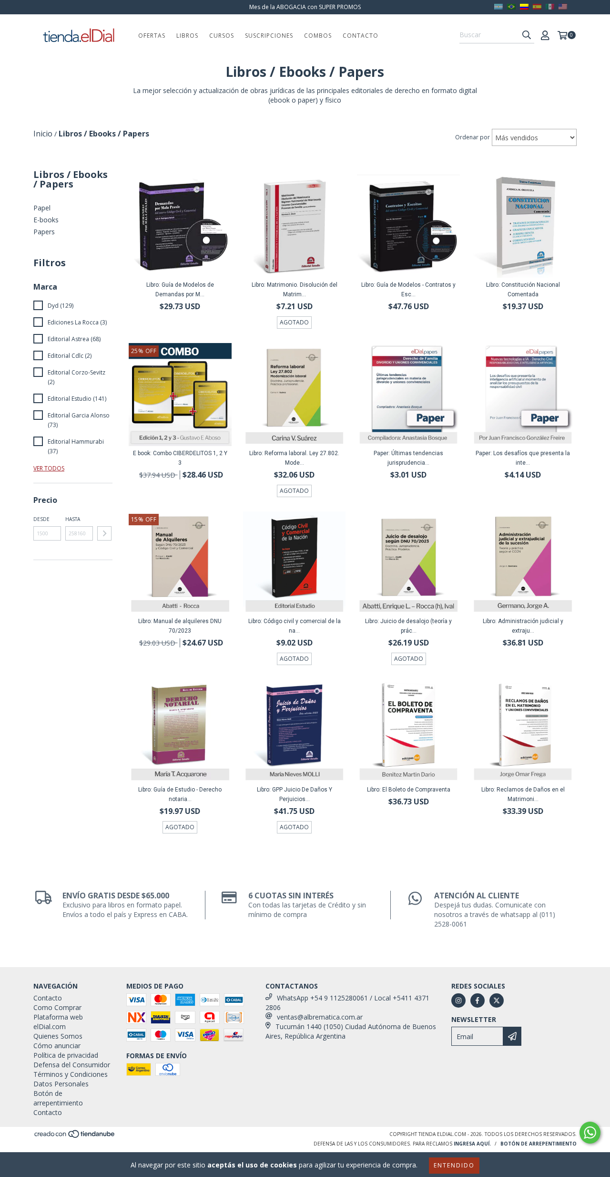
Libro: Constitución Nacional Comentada (523, 289)
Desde (41, 519)
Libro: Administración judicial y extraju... (523, 626)
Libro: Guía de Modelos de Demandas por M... (180, 289)
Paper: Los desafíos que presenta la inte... (523, 458)
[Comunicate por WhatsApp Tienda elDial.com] (590, 1133)
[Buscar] (526, 34)
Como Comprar (57, 1007)
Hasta (72, 519)
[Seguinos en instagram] (458, 1000)
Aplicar (104, 533)
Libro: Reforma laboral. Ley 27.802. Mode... (294, 458)
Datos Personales (61, 1083)
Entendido (454, 1165)
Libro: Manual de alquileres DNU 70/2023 (180, 626)
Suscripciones (269, 35)
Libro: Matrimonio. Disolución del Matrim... (294, 289)
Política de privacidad (65, 1055)
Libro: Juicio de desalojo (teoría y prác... (408, 626)
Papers (44, 231)
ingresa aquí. (472, 1143)
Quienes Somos (57, 1036)
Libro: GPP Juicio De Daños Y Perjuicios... (294, 794)
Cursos (221, 35)
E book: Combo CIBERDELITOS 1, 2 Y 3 (180, 458)
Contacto (360, 35)
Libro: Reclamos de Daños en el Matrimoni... (523, 794)
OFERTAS (151, 35)
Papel (42, 207)
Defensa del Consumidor (71, 1064)
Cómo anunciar (57, 1045)
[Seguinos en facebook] (477, 1000)
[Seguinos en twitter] (496, 1000)
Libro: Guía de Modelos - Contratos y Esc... (408, 289)
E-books (46, 219)
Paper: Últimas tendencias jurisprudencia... (408, 458)
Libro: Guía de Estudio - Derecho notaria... (180, 794)
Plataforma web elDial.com (58, 1021)
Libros (187, 35)
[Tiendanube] (75, 1137)
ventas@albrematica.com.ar (320, 1016)
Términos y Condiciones (70, 1074)
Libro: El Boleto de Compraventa (408, 789)
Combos (318, 35)
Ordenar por (472, 137)
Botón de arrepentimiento (58, 1098)
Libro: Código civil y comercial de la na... (294, 626)
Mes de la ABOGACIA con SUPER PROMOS (305, 7)
